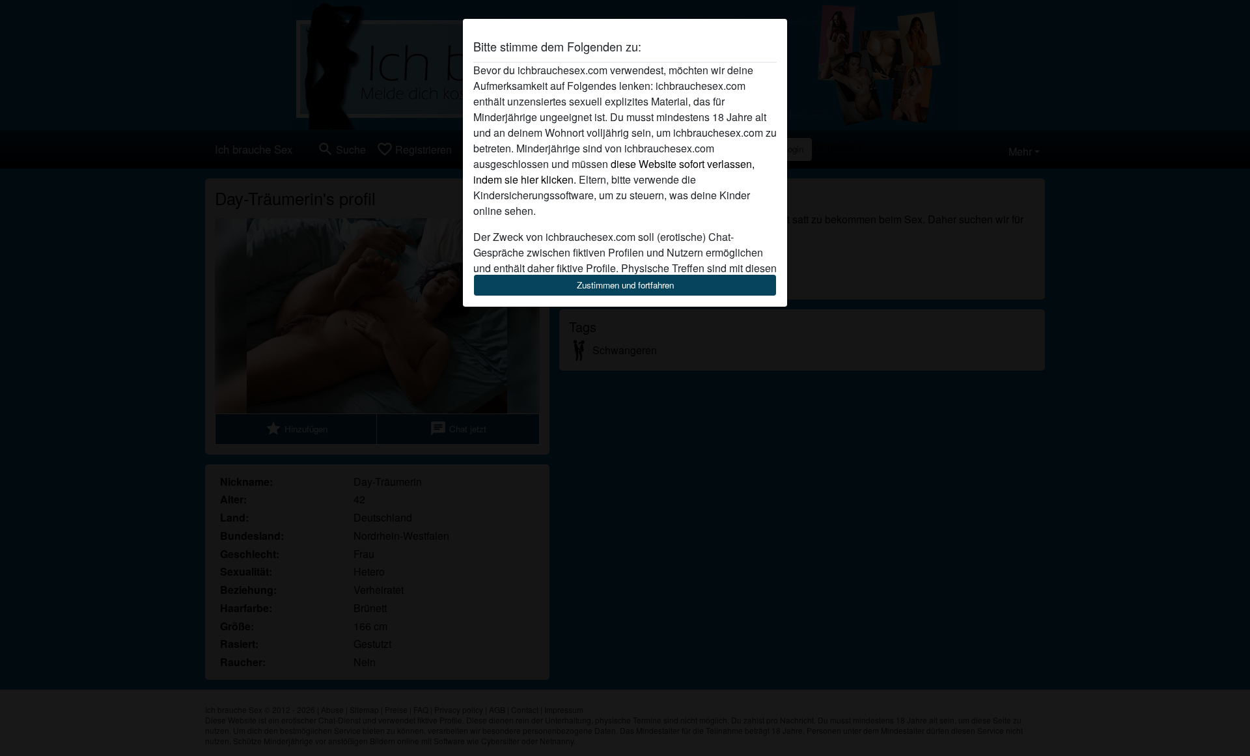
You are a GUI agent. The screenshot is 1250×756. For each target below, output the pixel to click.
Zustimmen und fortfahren (625, 285)
